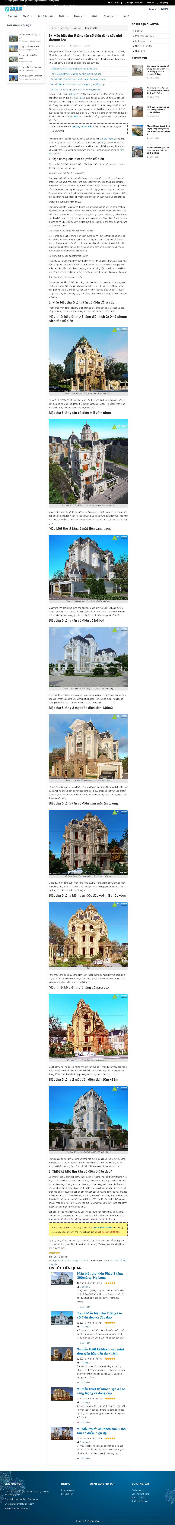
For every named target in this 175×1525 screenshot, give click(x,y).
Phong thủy (109, 16)
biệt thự (71, 94)
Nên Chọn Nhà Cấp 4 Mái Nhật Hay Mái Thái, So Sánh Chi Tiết (158, 150)
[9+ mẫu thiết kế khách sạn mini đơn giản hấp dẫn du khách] (62, 1354)
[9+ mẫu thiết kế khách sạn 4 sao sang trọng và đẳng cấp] (62, 1394)
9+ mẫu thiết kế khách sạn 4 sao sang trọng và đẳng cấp (78, 84)
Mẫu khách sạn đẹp (144, 36)
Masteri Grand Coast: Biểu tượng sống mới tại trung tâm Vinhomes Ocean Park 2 (40, 3)
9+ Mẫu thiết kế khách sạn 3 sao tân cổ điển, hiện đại (75, 89)
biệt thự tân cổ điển (82, 126)
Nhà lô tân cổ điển (143, 46)
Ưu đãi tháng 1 (117, 3)
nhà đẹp (81, 98)
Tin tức (62, 16)
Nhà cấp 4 (140, 51)
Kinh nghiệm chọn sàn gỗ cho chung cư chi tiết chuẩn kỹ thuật (158, 109)
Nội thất (94, 16)
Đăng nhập (163, 3)
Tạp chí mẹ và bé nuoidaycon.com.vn (71, 1260)
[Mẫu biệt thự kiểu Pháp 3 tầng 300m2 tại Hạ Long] (62, 1278)
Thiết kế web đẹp (92, 1521)
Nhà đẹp (78, 16)
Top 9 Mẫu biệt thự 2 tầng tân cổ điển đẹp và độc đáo (76, 74)
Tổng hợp (76, 28)
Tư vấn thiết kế (92, 28)
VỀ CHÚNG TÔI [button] (13, 1484)
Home (54, 28)
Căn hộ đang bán (45, 16)
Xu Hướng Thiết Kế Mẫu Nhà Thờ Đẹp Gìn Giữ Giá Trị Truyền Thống (158, 90)
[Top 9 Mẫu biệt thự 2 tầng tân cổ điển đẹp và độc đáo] (62, 1318)
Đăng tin (165, 9)
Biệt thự (138, 30)
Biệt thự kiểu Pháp (143, 41)
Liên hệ (126, 16)
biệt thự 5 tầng (76, 116)
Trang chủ (12, 16)
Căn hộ (26, 16)
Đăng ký (150, 3)
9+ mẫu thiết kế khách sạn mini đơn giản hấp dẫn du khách (78, 79)
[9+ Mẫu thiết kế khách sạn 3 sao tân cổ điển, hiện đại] (62, 1433)
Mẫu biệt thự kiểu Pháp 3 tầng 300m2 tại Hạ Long (74, 68)
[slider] (54, 1253)
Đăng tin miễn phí (135, 3)
